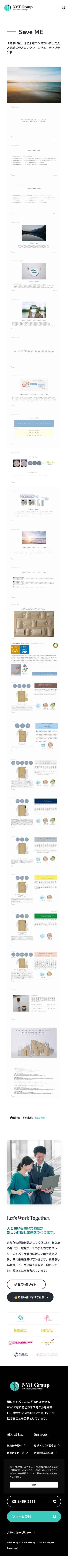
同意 (34, 1485)
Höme (16, 1118)
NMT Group (28, 1542)
